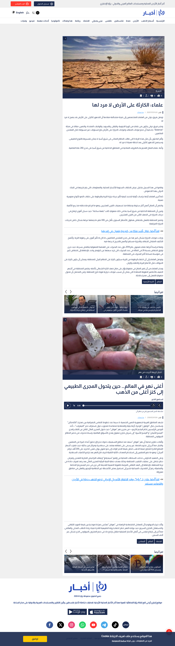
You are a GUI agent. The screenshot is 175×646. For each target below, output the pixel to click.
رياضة (78, 21)
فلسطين (118, 21)
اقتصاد (86, 21)
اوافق (35, 639)
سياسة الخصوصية (119, 641)
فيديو (31, 21)
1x (74, 405)
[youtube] (93, 624)
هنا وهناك (67, 21)
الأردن (136, 21)
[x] (60, 624)
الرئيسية (160, 21)
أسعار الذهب (147, 21)
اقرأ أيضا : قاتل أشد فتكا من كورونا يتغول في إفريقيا (130, 231)
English (20, 12)
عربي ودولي (97, 21)
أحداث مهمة (43, 21)
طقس (108, 21)
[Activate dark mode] (35, 13)
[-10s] (153, 405)
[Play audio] (67, 405)
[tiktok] (115, 624)
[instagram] (71, 624)
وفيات (24, 21)
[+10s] (159, 405)
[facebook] (49, 624)
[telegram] (104, 624)
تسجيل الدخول (43, 4)
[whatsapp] (82, 624)
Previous (70, 291)
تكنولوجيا (55, 21)
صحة (128, 21)
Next (66, 291)
